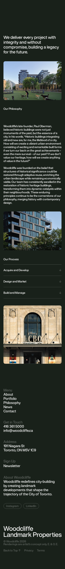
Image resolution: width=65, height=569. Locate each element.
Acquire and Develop (16, 270)
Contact (9, 411)
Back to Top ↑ (12, 550)
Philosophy (12, 403)
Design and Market (14, 281)
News (7, 407)
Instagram (12, 506)
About (8, 394)
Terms (41, 550)
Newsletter (11, 465)
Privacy (28, 550)
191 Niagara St (14, 445)
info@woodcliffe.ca (18, 430)
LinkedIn (31, 506)
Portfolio (10, 399)
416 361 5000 (13, 426)
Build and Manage (14, 293)
